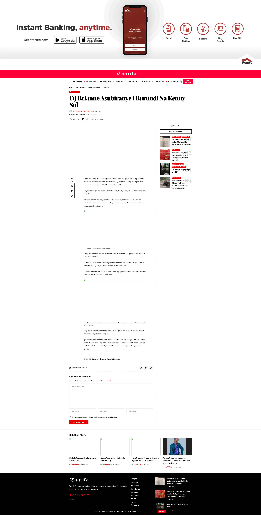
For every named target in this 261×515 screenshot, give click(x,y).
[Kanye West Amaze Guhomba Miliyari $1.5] (114, 446)
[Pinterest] (82, 494)
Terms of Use (131, 511)
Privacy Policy (120, 511)
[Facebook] (70, 494)
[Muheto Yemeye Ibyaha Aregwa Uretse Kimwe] (83, 446)
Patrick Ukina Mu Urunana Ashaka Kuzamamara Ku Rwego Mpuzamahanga (176, 460)
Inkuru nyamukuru (177, 164)
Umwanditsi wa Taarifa (83, 111)
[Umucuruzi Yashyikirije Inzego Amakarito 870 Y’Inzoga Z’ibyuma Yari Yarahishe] (165, 154)
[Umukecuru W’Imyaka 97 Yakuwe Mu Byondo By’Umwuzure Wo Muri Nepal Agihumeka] (165, 182)
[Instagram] (79, 494)
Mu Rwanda (185, 136)
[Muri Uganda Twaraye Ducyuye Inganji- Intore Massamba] (146, 446)
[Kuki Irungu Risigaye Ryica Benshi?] (165, 169)
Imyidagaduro (74, 92)
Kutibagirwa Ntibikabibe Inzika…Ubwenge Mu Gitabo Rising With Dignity (181, 141)
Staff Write (75, 464)
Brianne (95, 359)
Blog (76, 88)
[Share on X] (78, 119)
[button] (162, 511)
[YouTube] (76, 494)
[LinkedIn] (85, 494)
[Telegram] (88, 494)
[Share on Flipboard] (83, 119)
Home (71, 88)
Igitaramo (116, 359)
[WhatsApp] (91, 494)
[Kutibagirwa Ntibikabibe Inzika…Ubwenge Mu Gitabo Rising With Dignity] (165, 141)
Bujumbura (102, 359)
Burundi (109, 359)
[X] (73, 494)
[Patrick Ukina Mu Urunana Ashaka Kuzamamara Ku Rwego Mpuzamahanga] (177, 446)
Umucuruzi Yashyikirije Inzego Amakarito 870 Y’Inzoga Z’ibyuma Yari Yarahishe (178, 493)
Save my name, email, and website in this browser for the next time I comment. (95, 417)
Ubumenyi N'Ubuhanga (178, 166)
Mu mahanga (176, 177)
